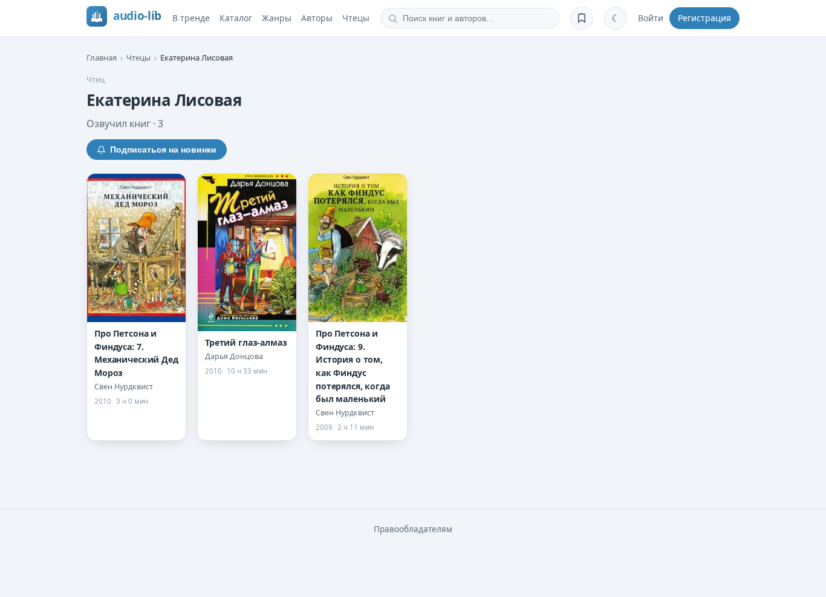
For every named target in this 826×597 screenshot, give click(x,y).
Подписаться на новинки (163, 149)
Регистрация (704, 18)
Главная (101, 57)
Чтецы (355, 18)
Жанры (276, 18)
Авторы (317, 18)
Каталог (236, 18)
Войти (650, 18)
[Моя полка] (581, 18)
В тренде (191, 18)
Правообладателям (413, 529)
